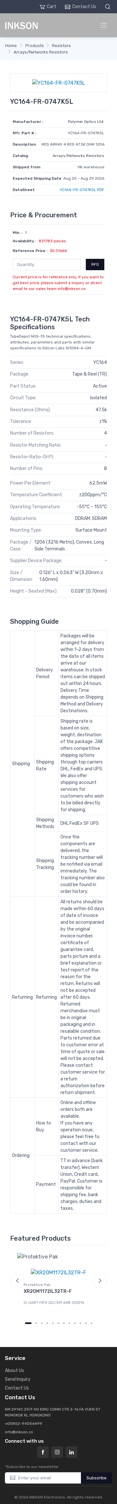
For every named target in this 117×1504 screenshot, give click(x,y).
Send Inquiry (18, 1379)
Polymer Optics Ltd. (86, 121)
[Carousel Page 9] (75, 1323)
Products (34, 45)
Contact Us (84, 6)
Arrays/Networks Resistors (41, 52)
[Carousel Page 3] (42, 1323)
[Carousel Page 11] (86, 1323)
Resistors (61, 45)
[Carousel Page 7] (64, 1323)
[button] (108, 6)
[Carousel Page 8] (69, 1323)
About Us (14, 1370)
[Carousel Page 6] (58, 1323)
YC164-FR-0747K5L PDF (82, 189)
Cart (51, 6)
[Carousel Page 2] (36, 1323)
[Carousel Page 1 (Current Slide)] (28, 1323)
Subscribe (96, 1477)
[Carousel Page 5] (53, 1323)
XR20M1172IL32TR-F (48, 1291)
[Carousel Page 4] (47, 1323)
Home (11, 45)
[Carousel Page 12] (91, 1323)
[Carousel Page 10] (80, 1323)
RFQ (95, 264)
